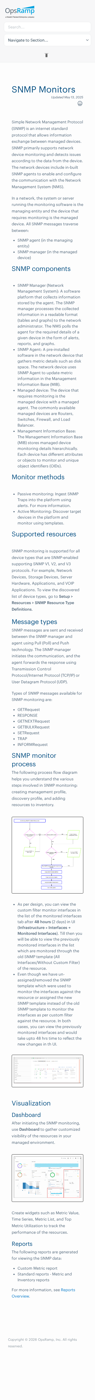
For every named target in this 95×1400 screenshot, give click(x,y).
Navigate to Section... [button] (28, 40)
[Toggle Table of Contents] (47, 55)
